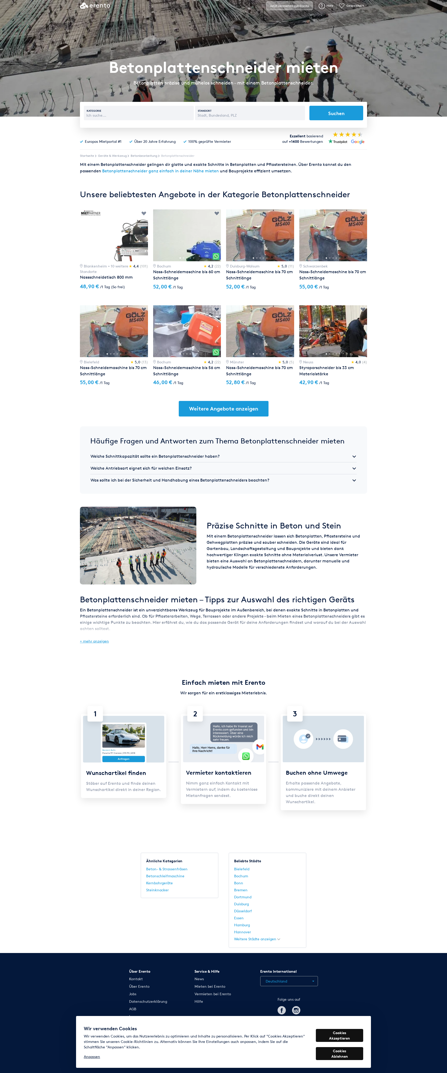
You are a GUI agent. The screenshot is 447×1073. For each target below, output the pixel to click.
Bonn (238, 883)
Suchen (336, 113)
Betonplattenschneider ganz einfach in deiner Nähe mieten (160, 170)
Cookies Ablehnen (339, 1053)
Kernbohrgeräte (159, 883)
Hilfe (329, 6)
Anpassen (92, 1056)
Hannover (242, 932)
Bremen (241, 890)
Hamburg (242, 925)
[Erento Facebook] (282, 1009)
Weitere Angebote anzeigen (223, 408)
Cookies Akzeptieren (339, 1035)
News (199, 979)
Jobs (132, 994)
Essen (239, 918)
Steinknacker (157, 890)
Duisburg (241, 904)
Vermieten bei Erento (213, 994)
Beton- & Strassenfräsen (167, 869)
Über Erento (139, 986)
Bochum (241, 876)
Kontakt (136, 979)
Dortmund (242, 897)
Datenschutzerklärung (148, 1001)
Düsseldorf (243, 911)
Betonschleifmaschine (165, 876)
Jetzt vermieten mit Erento (289, 6)
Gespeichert (355, 6)
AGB (132, 1009)
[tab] (223, 456)
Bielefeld (241, 869)
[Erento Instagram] (296, 1009)
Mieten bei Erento (210, 986)
